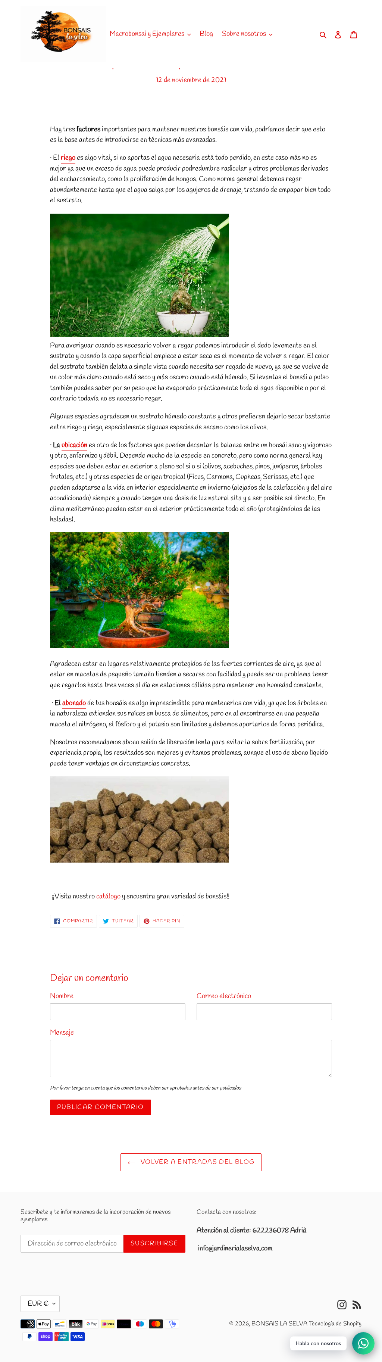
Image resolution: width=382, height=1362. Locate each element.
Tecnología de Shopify (335, 1324)
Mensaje (62, 1033)
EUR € (38, 1304)
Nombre (61, 996)
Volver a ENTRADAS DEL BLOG (197, 1162)
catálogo (108, 896)
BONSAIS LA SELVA (279, 1324)
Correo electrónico (224, 996)
